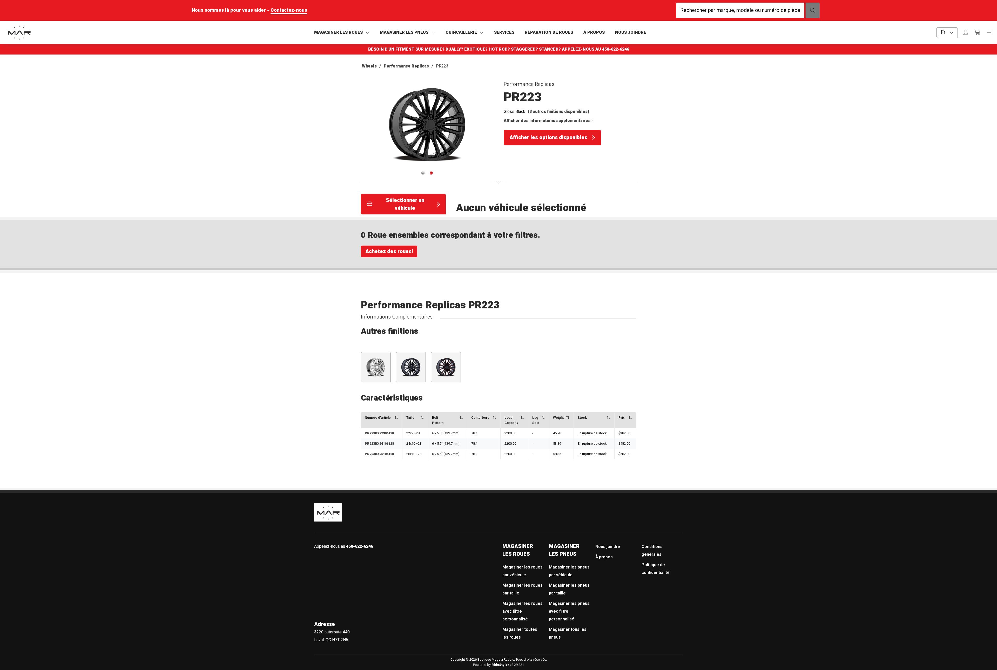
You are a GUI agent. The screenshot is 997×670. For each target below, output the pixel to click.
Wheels (369, 66)
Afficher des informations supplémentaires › (548, 121)
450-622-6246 (615, 49)
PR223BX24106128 (379, 443)
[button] (427, 126)
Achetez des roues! (389, 251)
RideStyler (500, 664)
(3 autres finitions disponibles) (558, 112)
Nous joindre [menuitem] (607, 547)
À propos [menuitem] (604, 557)
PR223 (442, 66)
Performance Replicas (406, 66)
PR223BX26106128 (379, 454)
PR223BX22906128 (379, 433)
